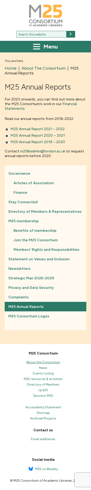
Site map (43, 413)
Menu (50, 46)
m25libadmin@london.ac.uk (42, 151)
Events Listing (43, 373)
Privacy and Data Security (31, 287)
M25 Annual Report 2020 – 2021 (37, 135)
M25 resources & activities (43, 379)
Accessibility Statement (43, 407)
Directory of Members (43, 385)
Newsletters (19, 268)
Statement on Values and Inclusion (39, 259)
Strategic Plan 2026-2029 (31, 278)
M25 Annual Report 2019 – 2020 (37, 142)
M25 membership (23, 221)
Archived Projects (43, 418)
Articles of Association (34, 183)
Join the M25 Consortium (36, 240)
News (43, 368)
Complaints (18, 297)
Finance (20, 192)
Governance (19, 173)
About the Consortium (43, 362)
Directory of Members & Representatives (45, 211)
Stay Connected (23, 202)
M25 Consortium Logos (28, 316)
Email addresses (43, 439)
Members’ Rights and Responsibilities (46, 249)
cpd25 (43, 390)
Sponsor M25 (43, 396)
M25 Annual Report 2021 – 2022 (37, 129)
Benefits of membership (35, 230)
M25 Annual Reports (26, 306)
